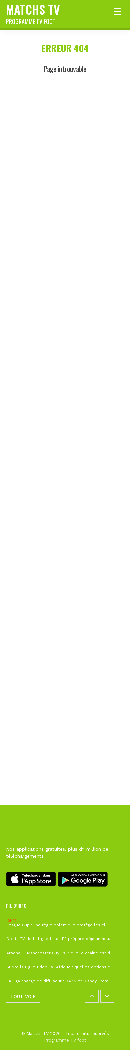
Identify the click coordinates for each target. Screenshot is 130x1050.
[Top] (112, 1035)
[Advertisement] (65, 380)
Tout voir (23, 996)
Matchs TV (33, 13)
